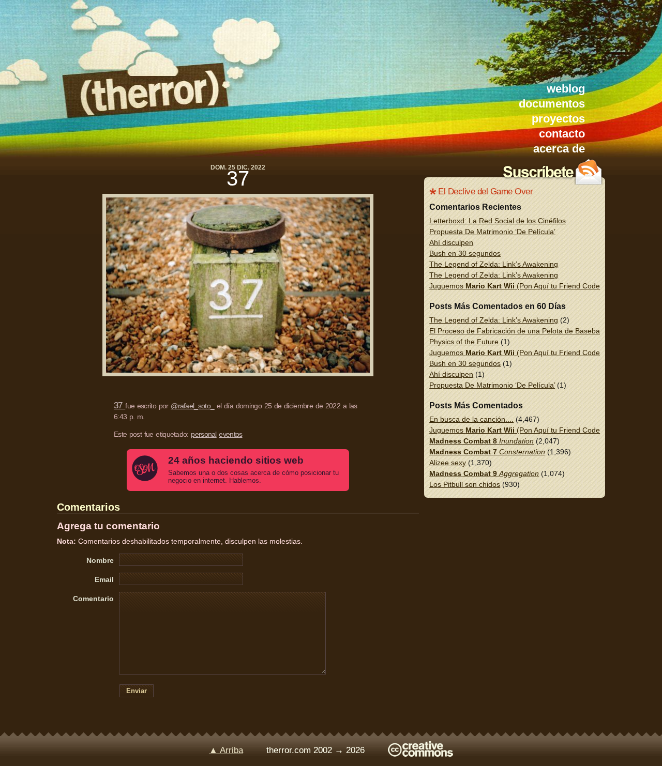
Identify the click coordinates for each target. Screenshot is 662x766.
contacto (562, 133)
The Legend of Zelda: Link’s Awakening (493, 264)
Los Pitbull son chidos (464, 484)
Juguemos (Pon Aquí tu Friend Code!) (517, 286)
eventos (230, 434)
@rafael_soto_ (192, 406)
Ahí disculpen (451, 242)
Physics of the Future (464, 342)
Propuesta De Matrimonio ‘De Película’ (492, 231)
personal (203, 434)
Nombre (100, 560)
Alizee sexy (447, 462)
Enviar (136, 691)
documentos (552, 103)
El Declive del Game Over (485, 191)
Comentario (93, 598)
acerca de (559, 148)
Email (104, 579)
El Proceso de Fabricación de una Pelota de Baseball (516, 331)
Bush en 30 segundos (465, 253)
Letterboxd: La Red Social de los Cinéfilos (497, 221)
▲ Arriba (226, 750)
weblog (566, 88)
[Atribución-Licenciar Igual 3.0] (420, 754)
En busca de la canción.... (471, 419)
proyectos (558, 118)
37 (238, 178)
